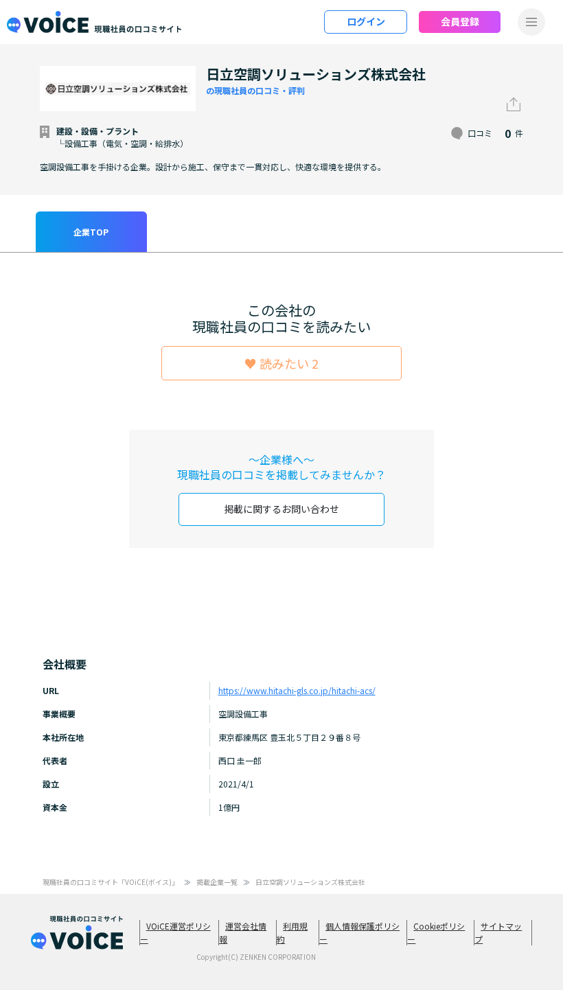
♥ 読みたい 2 (281, 363)
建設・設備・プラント (97, 131)
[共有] (513, 104)
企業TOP (90, 232)
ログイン (366, 21)
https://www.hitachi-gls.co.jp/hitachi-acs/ (297, 690)
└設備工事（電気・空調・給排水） (122, 143)
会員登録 (460, 21)
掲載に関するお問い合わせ (281, 509)
